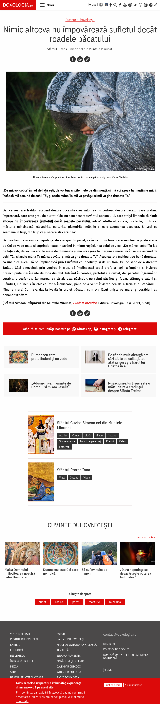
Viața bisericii (20, 634)
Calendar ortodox (69, 666)
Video (122, 441)
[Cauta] (115, 4)
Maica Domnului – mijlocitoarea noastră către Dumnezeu (20, 573)
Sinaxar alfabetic (69, 655)
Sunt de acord (112, 685)
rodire (59, 602)
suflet (42, 602)
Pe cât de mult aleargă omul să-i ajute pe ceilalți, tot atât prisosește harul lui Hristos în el (129, 360)
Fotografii (64, 447)
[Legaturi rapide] (156, 4)
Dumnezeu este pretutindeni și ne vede (49, 356)
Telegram (129, 329)
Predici (110, 441)
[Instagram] (130, 4)
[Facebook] (120, 4)
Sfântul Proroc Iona (73, 469)
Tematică (63, 650)
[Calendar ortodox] (101, 4)
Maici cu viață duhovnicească (77, 644)
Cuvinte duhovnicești (80, 19)
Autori (61, 634)
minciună (115, 602)
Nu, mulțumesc (133, 685)
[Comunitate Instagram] (145, 4)
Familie (15, 644)
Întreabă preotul (21, 661)
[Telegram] (151, 4)
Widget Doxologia (69, 672)
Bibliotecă (17, 655)
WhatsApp (83, 329)
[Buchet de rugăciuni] (110, 4)
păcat (75, 602)
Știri (13, 672)
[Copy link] (87, 59)
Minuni (99, 435)
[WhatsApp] (140, 4)
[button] (47, 5)
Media (14, 666)
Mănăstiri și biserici (71, 661)
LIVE (94, 4)
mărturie (94, 602)
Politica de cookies (116, 649)
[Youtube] (125, 4)
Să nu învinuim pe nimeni (94, 571)
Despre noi (110, 644)
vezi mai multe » (146, 537)
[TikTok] (135, 4)
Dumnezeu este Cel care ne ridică (60, 571)
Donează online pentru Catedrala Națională (125, 656)
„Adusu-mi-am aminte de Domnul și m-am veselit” (51, 385)
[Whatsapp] (80, 59)
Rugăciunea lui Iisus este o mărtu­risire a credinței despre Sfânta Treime (129, 386)
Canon (76, 435)
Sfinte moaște (67, 441)
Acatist (63, 435)
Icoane (112, 435)
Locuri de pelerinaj (90, 441)
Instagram (105, 329)
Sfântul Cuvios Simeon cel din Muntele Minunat (79, 49)
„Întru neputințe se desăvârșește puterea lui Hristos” (135, 573)
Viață (88, 435)
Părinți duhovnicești (71, 639)
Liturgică (16, 650)
